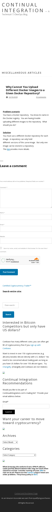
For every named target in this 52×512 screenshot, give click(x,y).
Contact (30, 472)
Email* (5, 402)
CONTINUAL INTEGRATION (23, 7)
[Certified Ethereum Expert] (4, 461)
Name (2, 212)
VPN (41, 470)
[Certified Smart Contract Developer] (4, 429)
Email (2, 224)
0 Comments (41, 97)
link (8, 149)
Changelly (7, 367)
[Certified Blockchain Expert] (4, 373)
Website (2, 236)
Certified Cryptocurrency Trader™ (17, 285)
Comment (3, 187)
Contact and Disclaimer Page (26, 493)
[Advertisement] (26, 44)
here (35, 474)
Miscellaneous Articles (21, 73)
